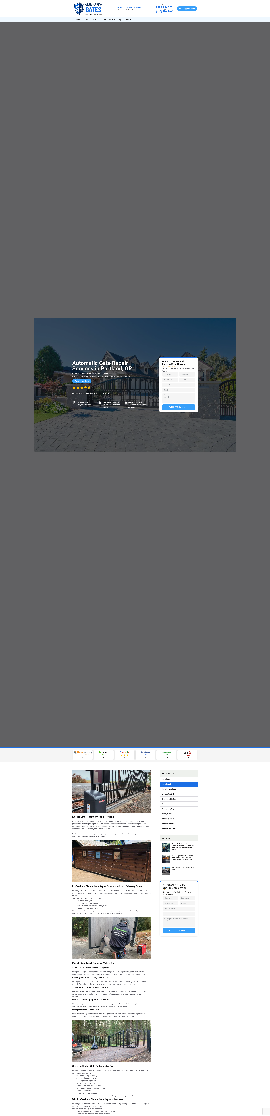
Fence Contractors (169, 829)
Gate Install (166, 779)
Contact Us (127, 20)
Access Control (168, 794)
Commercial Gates (169, 804)
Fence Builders (168, 824)
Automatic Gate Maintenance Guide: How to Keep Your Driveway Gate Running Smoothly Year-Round (183, 846)
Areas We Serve (90, 20)
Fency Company (168, 814)
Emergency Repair (169, 809)
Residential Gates (169, 799)
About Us (111, 20)
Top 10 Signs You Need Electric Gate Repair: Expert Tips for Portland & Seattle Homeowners (182, 857)
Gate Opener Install (169, 789)
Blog (119, 20)
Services (77, 20)
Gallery (103, 20)
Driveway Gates (168, 819)
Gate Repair (166, 784)
